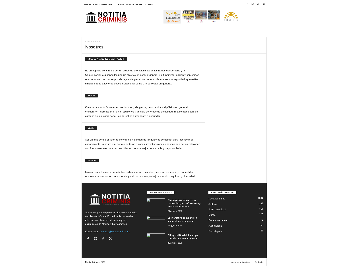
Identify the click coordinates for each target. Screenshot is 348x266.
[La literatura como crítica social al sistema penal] (156, 223)
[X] (264, 4)
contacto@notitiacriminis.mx (115, 231)
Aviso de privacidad (240, 262)
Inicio (87, 41)
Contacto (151, 4)
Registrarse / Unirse (130, 4)
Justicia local (215, 225)
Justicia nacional (217, 209)
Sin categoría (215, 231)
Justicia (212, 204)
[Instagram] (252, 4)
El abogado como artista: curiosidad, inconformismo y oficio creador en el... (184, 203)
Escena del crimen (218, 220)
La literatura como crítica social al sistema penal (182, 219)
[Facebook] (247, 4)
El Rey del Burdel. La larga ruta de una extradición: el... (184, 236)
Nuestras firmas (216, 198)
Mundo (212, 215)
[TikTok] (258, 4)
